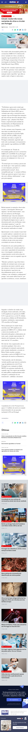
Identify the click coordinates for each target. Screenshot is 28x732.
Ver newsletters (14, 700)
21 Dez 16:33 (4, 577)
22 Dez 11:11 (4, 528)
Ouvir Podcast (20, 727)
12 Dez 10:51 (4, 604)
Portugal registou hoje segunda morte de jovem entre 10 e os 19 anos (13, 650)
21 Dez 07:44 (4, 503)
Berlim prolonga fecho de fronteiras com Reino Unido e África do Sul (13, 525)
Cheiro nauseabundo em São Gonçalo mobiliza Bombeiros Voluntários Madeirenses (13, 436)
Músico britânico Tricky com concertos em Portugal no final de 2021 (13, 625)
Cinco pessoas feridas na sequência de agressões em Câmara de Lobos (11, 450)
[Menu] (2, 2)
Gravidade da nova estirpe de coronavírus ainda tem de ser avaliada (13, 500)
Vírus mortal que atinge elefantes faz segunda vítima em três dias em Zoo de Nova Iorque (13, 600)
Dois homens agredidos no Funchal (10, 443)
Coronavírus (4, 418)
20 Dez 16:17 (4, 553)
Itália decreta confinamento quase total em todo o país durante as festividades (12, 676)
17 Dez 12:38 (4, 629)
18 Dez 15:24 (4, 653)
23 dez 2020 (13, 27)
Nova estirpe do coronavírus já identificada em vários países (11, 574)
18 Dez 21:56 (4, 680)
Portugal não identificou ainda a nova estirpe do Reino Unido (13, 549)
